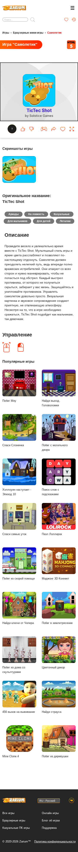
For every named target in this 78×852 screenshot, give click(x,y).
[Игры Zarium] (14, 7)
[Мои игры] (66, 19)
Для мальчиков (17, 221)
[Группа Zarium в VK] (71, 800)
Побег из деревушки (55, 756)
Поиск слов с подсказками (50, 492)
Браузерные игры (13, 820)
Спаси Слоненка (13, 445)
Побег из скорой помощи (18, 578)
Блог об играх (51, 820)
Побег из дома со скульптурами (13, 670)
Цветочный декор (53, 667)
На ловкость (36, 214)
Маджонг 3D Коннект (55, 578)
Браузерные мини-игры (28, 32)
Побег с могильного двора (55, 447)
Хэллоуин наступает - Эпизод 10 (16, 492)
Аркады (13, 214)
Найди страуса (51, 711)
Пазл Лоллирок (52, 534)
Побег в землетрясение (57, 623)
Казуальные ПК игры (16, 827)
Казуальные (62, 214)
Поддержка (49, 827)
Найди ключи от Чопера (18, 623)
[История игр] (73, 19)
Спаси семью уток (14, 534)
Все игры (8, 813)
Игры (5, 32)
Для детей (43, 221)
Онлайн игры (50, 813)
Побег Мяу (9, 400)
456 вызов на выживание (18, 711)
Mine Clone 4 (10, 756)
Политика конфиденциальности (55, 841)
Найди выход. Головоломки (51, 403)
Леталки (65, 221)
